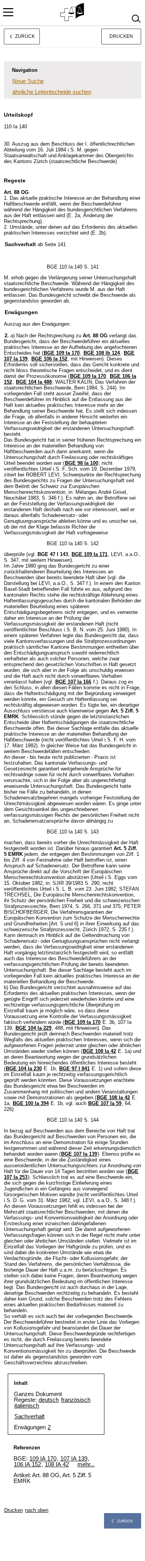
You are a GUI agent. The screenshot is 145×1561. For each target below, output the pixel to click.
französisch (75, 1399)
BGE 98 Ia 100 (81, 463)
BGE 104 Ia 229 (33, 1028)
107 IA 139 (73, 1458)
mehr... (86, 1464)
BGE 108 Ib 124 (102, 353)
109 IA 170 (42, 1458)
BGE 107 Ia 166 (73, 682)
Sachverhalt (29, 1416)
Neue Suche (28, 81)
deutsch (49, 1399)
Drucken (121, 36)
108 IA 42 (57, 1464)
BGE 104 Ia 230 (24, 1068)
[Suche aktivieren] (136, 19)
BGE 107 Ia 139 (79, 1154)
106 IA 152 (27, 1464)
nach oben (36, 1510)
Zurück (125, 1521)
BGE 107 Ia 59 (104, 1103)
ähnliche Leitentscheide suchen (51, 91)
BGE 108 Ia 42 (99, 1051)
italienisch (26, 1405)
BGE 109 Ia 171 (89, 554)
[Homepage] (72, 12)
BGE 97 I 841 (74, 1068)
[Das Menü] (8, 12)
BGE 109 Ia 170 (62, 353)
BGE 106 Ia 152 (49, 359)
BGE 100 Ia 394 (31, 1103)
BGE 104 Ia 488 (34, 382)
